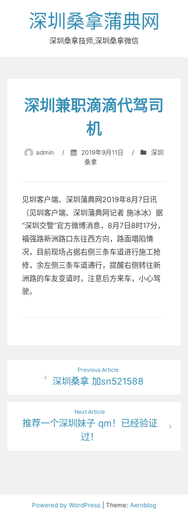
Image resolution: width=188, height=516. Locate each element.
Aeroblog (143, 505)
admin (45, 152)
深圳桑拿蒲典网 (94, 21)
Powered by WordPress (67, 505)
